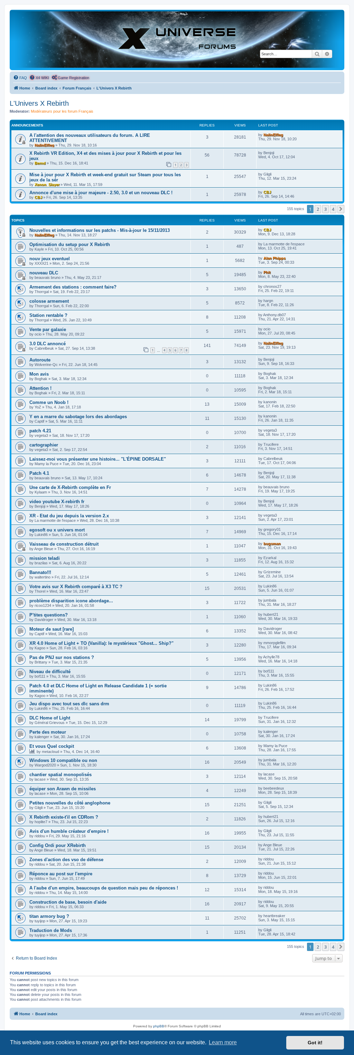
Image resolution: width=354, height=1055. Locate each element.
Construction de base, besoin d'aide (67, 902)
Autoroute (39, 359)
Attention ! (40, 388)
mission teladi (44, 558)
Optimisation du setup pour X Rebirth (69, 244)
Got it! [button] (315, 1042)
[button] (340, 209)
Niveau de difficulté (50, 671)
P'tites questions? (48, 615)
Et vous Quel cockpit (51, 746)
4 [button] (333, 209)
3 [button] (325, 209)
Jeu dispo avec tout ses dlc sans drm (69, 703)
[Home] (177, 39)
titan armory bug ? (49, 916)
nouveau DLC (43, 272)
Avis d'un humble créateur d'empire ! (69, 831)
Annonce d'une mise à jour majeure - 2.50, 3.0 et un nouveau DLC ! (101, 192)
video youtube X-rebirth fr (56, 501)
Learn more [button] (223, 1042)
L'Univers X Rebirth (39, 103)
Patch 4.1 (39, 473)
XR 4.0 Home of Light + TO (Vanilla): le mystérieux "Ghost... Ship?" (101, 643)
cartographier (43, 445)
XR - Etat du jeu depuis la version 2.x (69, 515)
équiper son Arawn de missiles (62, 788)
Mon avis (39, 374)
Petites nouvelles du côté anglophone (69, 803)
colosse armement (49, 301)
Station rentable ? (48, 315)
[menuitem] (20, 78)
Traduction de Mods (50, 930)
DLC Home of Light (49, 717)
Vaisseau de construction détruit (64, 544)
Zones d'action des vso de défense (66, 859)
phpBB (158, 1026)
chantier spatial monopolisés (60, 774)
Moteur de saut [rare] (51, 629)
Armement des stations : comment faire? (73, 287)
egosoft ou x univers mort (57, 530)
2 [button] (318, 209)
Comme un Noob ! (48, 402)
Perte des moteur (47, 732)
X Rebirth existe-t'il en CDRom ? (63, 817)
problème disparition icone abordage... (71, 600)
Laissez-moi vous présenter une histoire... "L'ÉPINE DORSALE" (97, 459)
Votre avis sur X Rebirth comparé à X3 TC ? (75, 586)
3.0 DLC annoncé (47, 343)
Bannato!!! (40, 572)
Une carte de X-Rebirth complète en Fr (70, 487)
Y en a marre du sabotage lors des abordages (78, 416)
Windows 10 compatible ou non (63, 760)
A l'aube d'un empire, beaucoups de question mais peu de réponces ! (103, 888)
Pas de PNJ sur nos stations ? (61, 657)
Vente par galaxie (47, 329)
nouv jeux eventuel (49, 258)
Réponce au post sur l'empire (60, 873)
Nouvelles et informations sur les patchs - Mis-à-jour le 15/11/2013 (99, 230)
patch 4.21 (40, 430)
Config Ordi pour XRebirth (57, 845)
